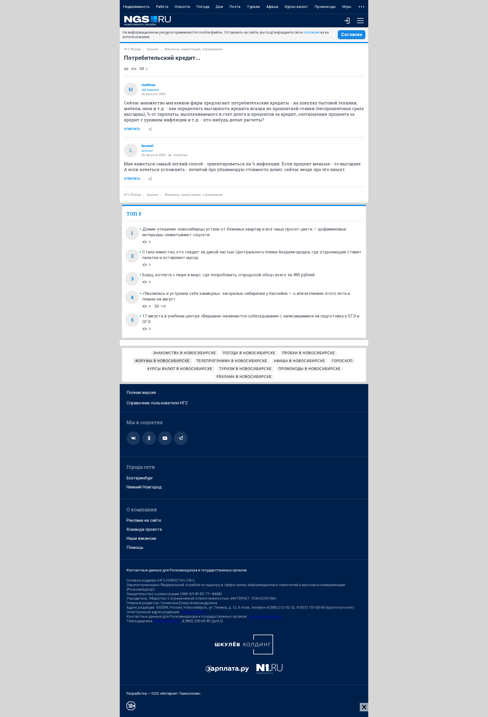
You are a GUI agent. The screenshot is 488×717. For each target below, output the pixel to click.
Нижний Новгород (144, 487)
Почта (235, 7)
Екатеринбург (140, 478)
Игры (346, 7)
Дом (219, 7)
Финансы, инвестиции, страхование (194, 49)
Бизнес (153, 49)
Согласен (351, 34)
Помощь (135, 547)
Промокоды (325, 7)
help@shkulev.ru (167, 621)
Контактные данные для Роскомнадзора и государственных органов (187, 570)
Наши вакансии (141, 538)
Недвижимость (136, 7)
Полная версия (141, 392)
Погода (203, 7)
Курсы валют (296, 7)
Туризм (253, 7)
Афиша (272, 7)
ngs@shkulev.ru (193, 612)
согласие (311, 32)
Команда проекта (144, 529)
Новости (182, 7)
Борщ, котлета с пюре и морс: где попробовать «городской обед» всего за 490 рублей (228, 274)
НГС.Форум (132, 49)
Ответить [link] (132, 129)
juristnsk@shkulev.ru (265, 616)
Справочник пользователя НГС (157, 402)
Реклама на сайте (144, 520)
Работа (162, 7)
